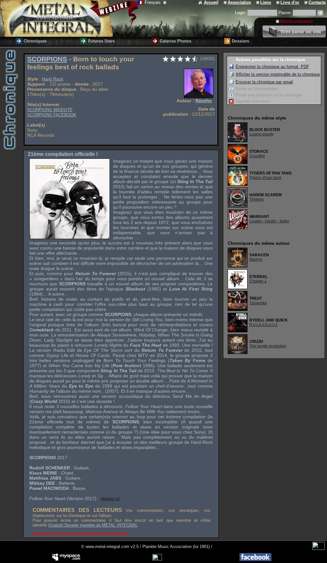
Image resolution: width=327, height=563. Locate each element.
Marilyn (255, 259)
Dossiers (240, 41)
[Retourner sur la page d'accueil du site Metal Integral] (69, 18)
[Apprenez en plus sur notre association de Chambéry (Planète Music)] (226, 2)
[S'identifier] (320, 13)
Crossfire (257, 156)
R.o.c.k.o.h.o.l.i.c (263, 324)
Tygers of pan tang (265, 177)
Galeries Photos (175, 41)
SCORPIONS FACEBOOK (51, 114)
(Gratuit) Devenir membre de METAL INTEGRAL (93, 525)
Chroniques (35, 41)
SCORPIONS (47, 59)
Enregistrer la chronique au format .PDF (272, 66)
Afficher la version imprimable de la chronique (278, 74)
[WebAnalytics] (318, 548)
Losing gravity (261, 134)
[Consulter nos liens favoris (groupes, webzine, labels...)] (258, 2)
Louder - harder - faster (269, 221)
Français (153, 2)
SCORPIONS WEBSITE (49, 109)
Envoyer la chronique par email (264, 82)
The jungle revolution (267, 346)
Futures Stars (101, 41)
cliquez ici (110, 498)
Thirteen (256, 199)
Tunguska (258, 303)
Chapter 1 (258, 281)
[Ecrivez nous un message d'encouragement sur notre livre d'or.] (278, 2)
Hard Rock (52, 78)
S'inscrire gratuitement (296, 21)
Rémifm (203, 100)
